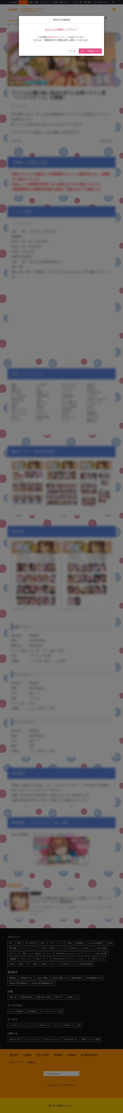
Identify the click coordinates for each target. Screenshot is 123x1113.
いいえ (72, 51)
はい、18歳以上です (90, 51)
